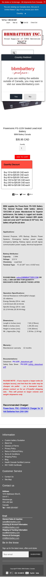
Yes (16, 96)
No (30, 96)
